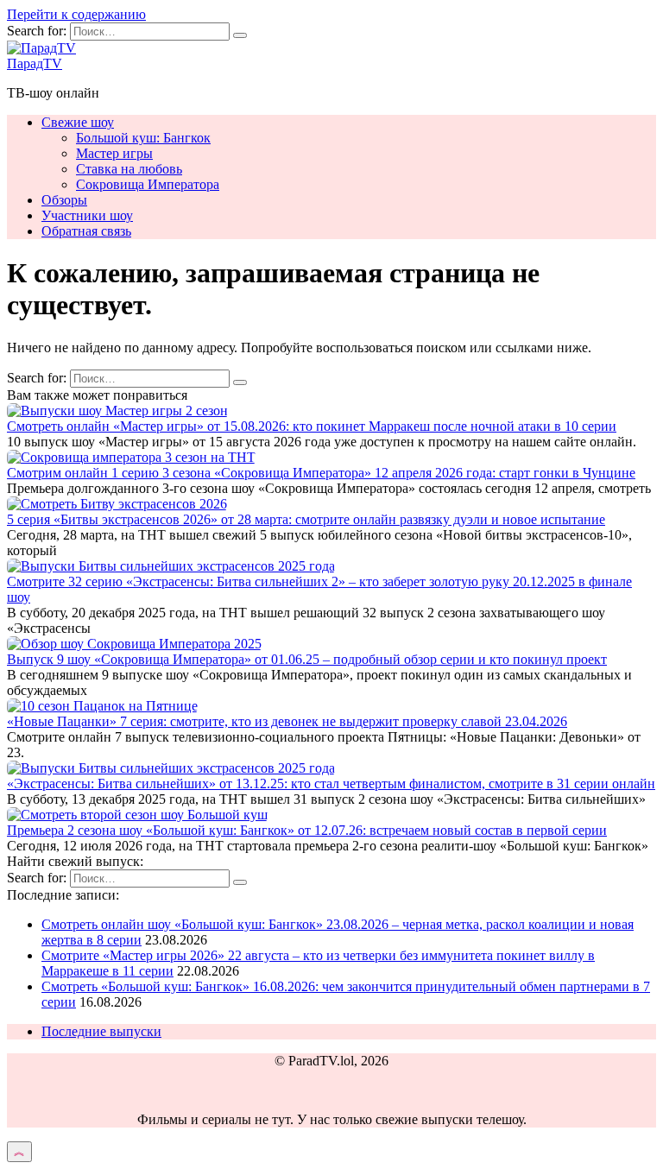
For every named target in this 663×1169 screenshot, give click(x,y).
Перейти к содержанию (76, 14)
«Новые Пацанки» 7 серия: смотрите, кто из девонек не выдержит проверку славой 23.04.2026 (287, 721)
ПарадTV (34, 63)
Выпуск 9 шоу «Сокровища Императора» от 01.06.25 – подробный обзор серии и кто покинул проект (307, 659)
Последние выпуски (101, 1031)
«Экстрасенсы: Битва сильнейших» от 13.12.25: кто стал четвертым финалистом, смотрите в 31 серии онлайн (331, 783)
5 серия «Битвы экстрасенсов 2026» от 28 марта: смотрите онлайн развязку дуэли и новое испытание (306, 519)
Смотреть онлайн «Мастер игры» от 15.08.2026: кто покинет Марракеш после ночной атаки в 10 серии (311, 426)
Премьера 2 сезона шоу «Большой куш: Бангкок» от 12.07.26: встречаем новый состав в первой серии (307, 830)
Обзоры (64, 200)
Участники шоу (87, 215)
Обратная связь (86, 231)
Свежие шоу (77, 122)
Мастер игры (114, 153)
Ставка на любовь (129, 168)
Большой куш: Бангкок (143, 137)
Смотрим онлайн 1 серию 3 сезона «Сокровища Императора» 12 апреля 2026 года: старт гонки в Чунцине (321, 472)
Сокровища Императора (147, 184)
